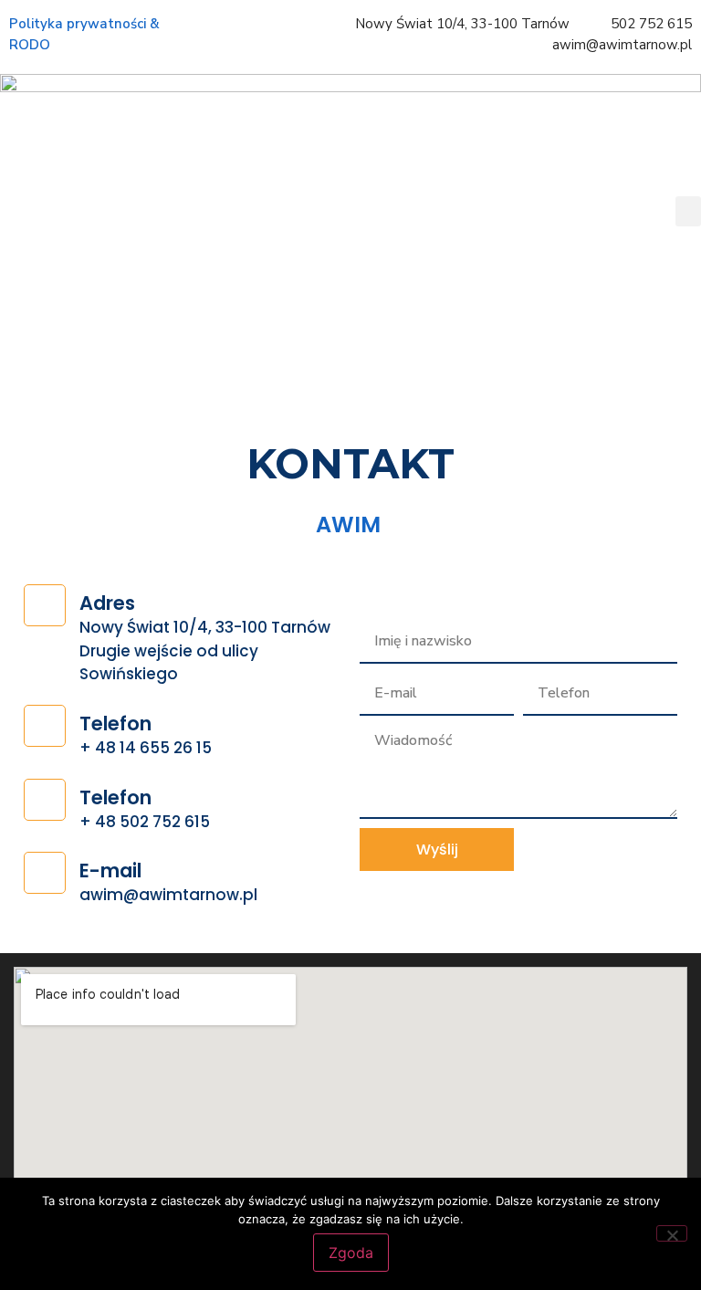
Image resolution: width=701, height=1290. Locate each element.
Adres (107, 603)
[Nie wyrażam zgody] (671, 1233)
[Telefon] (45, 726)
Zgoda (351, 1252)
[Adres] (45, 605)
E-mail (110, 870)
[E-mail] (45, 873)
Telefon (115, 723)
